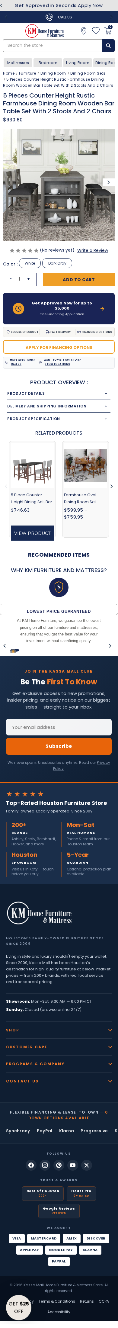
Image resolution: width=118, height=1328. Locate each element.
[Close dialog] (112, 634)
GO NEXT (88, 678)
